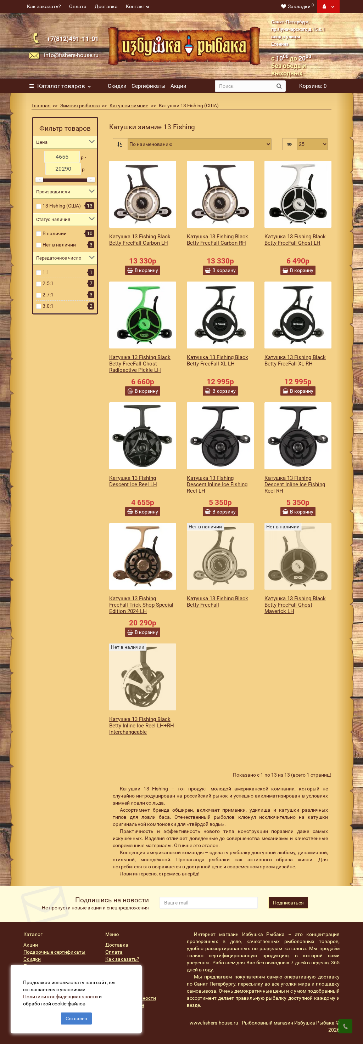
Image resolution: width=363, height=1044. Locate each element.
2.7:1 (48, 294)
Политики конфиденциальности (60, 996)
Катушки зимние (129, 105)
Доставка (106, 6)
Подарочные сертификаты (54, 952)
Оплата (77, 6)
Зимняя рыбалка (80, 105)
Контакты (137, 6)
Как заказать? (44, 6)
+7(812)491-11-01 (73, 38)
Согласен (76, 1018)
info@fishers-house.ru (71, 55)
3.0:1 (48, 306)
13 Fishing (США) (62, 206)
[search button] (279, 86)
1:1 (46, 272)
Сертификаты (149, 86)
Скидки (117, 86)
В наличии (55, 233)
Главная (41, 105)
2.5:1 (48, 283)
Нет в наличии (59, 245)
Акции (178, 86)
